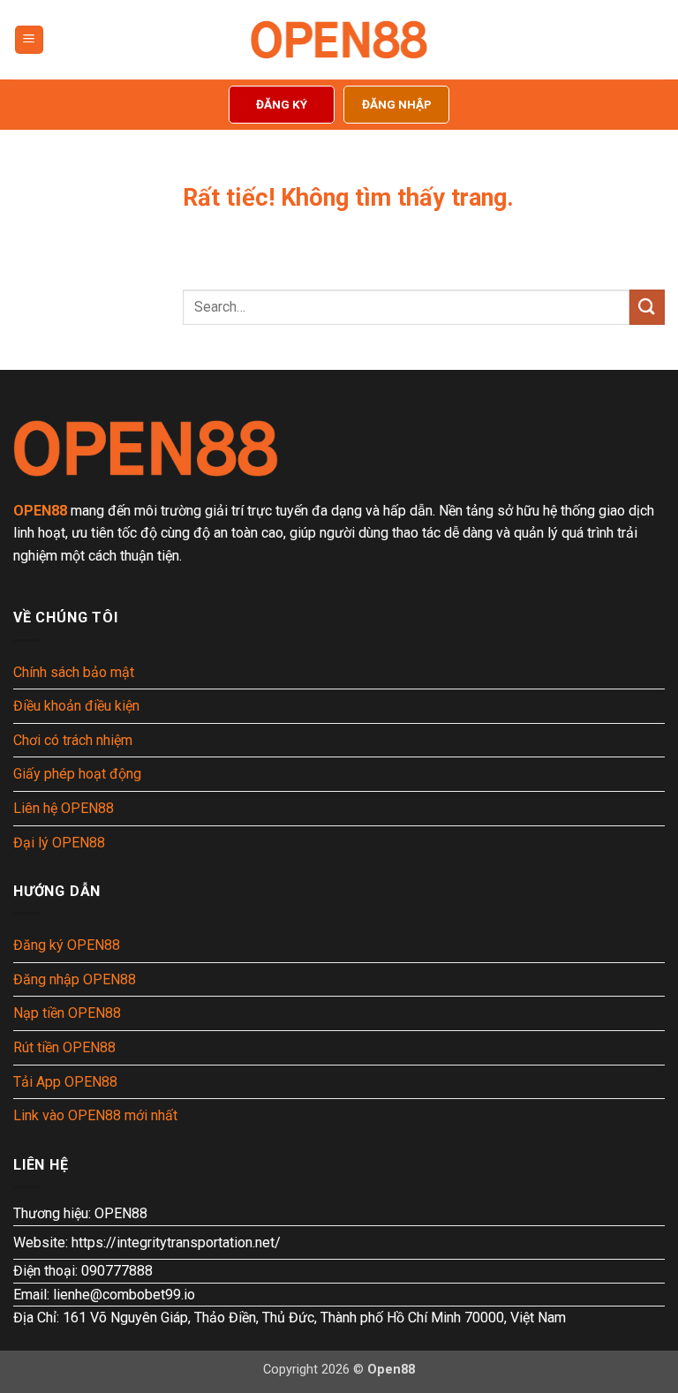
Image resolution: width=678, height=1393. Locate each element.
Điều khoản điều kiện (76, 705)
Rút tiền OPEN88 (64, 1047)
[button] (29, 40)
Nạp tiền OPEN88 (67, 1013)
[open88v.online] (339, 39)
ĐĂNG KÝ (281, 104)
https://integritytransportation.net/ (176, 1242)
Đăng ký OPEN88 (66, 945)
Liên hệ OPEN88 (63, 808)
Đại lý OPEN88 (59, 842)
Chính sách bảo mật (73, 672)
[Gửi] (647, 307)
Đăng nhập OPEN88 (74, 979)
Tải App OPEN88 (65, 1081)
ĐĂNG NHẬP (397, 104)
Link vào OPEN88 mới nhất (95, 1115)
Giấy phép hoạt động (77, 773)
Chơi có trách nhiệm (72, 740)
